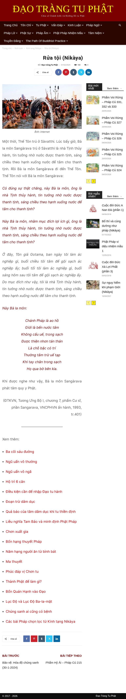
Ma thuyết (14, 561)
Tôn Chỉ (26, 25)
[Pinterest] (66, 72)
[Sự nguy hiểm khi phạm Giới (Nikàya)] (92, 284)
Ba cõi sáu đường (20, 452)
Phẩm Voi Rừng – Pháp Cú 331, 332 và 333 (112, 102)
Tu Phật (41, 25)
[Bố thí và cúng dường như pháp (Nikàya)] (92, 223)
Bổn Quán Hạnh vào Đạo (26, 591)
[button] (120, 25)
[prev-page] (88, 181)
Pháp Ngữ (93, 25)
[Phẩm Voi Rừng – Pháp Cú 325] (92, 151)
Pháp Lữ (9, 33)
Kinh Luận (74, 25)
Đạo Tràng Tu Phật (106, 695)
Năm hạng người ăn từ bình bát (31, 551)
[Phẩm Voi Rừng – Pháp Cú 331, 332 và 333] (92, 99)
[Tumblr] (73, 72)
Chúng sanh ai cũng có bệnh (29, 611)
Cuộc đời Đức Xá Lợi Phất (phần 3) (111, 267)
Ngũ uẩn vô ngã (19, 472)
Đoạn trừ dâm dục (20, 502)
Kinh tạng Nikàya (33, 48)
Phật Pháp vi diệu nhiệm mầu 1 (112, 246)
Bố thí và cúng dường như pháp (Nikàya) (111, 226)
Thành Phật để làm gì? (24, 581)
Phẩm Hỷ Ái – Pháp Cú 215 (64, 662)
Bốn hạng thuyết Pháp (24, 541)
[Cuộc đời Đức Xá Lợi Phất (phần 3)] (92, 264)
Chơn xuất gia (17, 531)
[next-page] (94, 181)
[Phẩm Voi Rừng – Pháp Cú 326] (92, 136)
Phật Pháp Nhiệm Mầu (68, 33)
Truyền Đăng (12, 41)
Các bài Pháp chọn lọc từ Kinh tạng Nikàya (40, 621)
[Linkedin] (88, 72)
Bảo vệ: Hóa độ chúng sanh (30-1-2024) (20, 665)
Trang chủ (11, 25)
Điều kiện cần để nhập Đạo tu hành (34, 492)
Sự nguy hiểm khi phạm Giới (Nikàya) (111, 287)
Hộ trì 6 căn (15, 482)
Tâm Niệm (95, 33)
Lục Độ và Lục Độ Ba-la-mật (29, 601)
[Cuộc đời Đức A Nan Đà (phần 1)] (92, 207)
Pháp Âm (42, 33)
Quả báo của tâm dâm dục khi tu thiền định (41, 512)
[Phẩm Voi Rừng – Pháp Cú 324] (92, 167)
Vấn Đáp (57, 25)
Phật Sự (25, 33)
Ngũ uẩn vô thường (21, 462)
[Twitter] (81, 72)
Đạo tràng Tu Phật (50, 65)
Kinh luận (19, 48)
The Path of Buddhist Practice (45, 41)
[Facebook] (58, 72)
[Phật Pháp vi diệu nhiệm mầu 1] (92, 243)
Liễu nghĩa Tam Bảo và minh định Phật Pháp (41, 522)
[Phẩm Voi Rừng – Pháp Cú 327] (92, 120)
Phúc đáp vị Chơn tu (22, 571)
